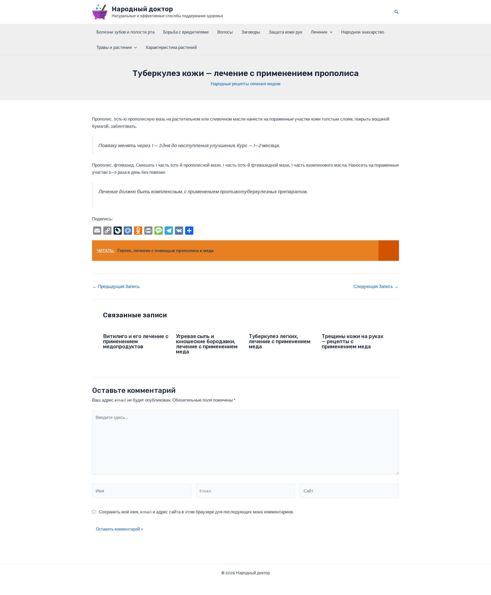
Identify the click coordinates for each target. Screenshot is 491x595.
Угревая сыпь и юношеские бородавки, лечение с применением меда (207, 344)
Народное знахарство (362, 32)
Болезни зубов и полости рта (125, 32)
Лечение (319, 32)
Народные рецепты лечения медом (246, 83)
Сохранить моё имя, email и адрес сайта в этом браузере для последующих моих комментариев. (196, 511)
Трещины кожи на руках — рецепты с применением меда (352, 341)
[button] (396, 12)
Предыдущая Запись (116, 286)
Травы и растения (114, 47)
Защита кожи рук (285, 32)
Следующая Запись (375, 286)
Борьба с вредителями (186, 32)
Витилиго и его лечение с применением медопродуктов (135, 341)
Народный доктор (142, 9)
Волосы (225, 32)
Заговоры (250, 32)
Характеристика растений (171, 47)
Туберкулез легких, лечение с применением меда (279, 341)
